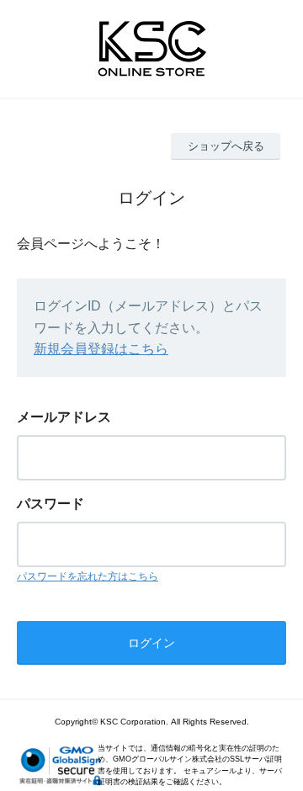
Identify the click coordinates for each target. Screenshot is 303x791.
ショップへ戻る (226, 146)
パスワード (50, 503)
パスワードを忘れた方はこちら (87, 576)
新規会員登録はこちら (101, 349)
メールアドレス (64, 417)
